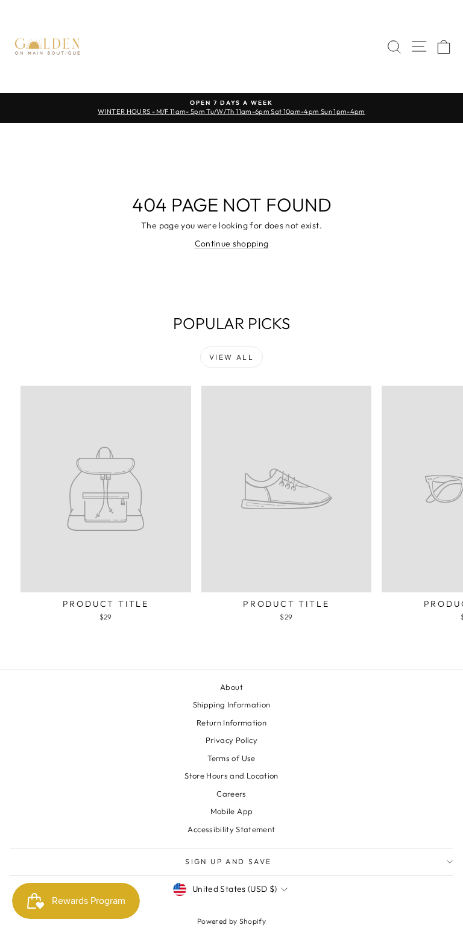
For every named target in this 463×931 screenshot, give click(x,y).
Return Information (231, 722)
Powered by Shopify (231, 921)
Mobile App (231, 811)
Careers (231, 793)
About (231, 687)
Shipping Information (232, 704)
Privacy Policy (231, 740)
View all (231, 357)
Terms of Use (231, 758)
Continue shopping (232, 243)
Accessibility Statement (231, 829)
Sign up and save (228, 861)
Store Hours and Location (231, 775)
